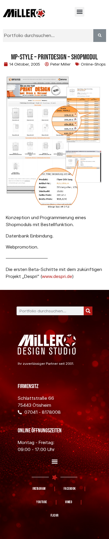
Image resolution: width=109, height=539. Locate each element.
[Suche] (88, 311)
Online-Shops (93, 63)
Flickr (55, 515)
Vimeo (68, 502)
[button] (79, 12)
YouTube (41, 502)
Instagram (39, 489)
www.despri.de (57, 276)
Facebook (70, 489)
